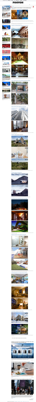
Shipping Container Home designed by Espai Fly (18, 234)
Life (14, 0)
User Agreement (16, 401)
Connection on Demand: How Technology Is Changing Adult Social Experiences (6, 54)
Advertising (24, 401)
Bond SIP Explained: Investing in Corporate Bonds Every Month (5, 17)
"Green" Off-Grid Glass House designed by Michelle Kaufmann (20, 80)
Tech (6, 0)
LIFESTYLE (3, 43)
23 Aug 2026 (4, 0)
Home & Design (24, 0)
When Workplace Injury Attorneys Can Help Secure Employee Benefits (6, 23)
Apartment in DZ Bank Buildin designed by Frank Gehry (19, 25)
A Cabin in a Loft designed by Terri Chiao (17, 285)
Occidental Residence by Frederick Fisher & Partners (19, 272)
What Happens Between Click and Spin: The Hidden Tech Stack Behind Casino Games (6, 86)
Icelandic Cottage (14, 134)
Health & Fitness (17, 0)
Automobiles (21, 0)
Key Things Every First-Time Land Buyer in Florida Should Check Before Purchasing (6, 42)
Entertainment (9, 0)
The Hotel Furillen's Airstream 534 (16, 172)
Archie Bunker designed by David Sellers (17, 311)
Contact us (21, 401)
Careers (28, 401)
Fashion (12, 0)
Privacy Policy (19, 401)
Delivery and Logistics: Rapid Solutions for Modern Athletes (6, 66)
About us (26, 401)
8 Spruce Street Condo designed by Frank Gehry (18, 106)
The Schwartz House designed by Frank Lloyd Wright (19, 198)
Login (29, 4)
